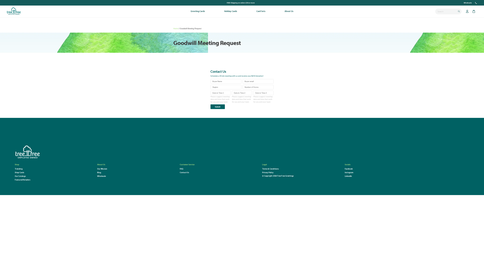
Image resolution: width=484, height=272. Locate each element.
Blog (99, 173)
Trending (18, 169)
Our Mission (102, 169)
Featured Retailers (22, 180)
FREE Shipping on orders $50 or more (241, 3)
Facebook (349, 169)
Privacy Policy (267, 173)
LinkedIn (348, 176)
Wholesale (468, 3)
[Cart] (474, 11)
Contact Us (184, 173)
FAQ (181, 169)
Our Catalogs (20, 176)
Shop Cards (19, 173)
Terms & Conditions (270, 169)
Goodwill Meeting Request (190, 28)
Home (175, 28)
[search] (448, 11)
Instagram (349, 173)
